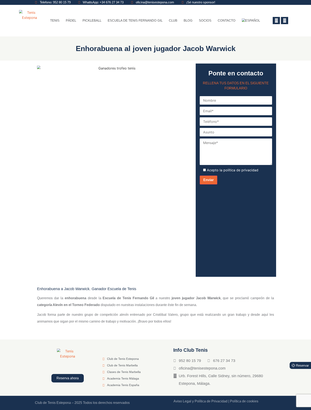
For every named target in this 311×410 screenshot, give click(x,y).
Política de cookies (244, 401)
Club (173, 20)
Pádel (71, 20)
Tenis (54, 20)
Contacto (226, 20)
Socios (205, 20)
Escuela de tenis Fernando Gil (135, 20)
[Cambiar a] (251, 20)
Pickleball (92, 20)
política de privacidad (240, 170)
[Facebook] (276, 20)
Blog (188, 20)
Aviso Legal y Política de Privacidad (200, 401)
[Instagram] (284, 20)
